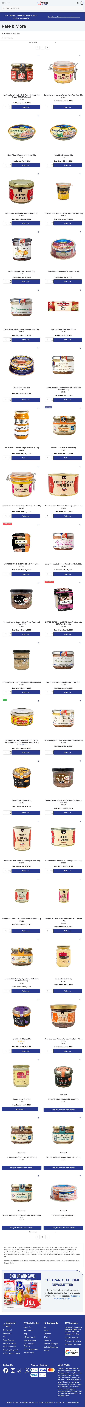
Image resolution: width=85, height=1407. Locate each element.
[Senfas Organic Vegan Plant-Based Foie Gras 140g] (21, 660)
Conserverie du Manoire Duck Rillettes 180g (21, 213)
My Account (7, 1330)
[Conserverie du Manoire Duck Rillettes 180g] (21, 191)
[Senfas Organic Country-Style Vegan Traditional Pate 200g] (21, 599)
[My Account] (77, 3)
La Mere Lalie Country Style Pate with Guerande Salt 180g (21, 1216)
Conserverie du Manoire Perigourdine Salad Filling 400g (63, 1040)
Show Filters (8, 38)
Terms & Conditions (31, 1349)
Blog (25, 1334)
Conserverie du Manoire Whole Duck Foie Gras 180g (21, 506)
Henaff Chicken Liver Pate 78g (63, 1215)
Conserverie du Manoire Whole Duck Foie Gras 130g (63, 95)
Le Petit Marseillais (51, 1347)
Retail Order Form (9, 1347)
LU (45, 1327)
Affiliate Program (30, 1337)
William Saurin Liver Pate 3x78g (63, 329)
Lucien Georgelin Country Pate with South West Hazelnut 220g (63, 389)
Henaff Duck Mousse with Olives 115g (22, 155)
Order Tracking (8, 1340)
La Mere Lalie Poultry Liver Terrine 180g (21, 1157)
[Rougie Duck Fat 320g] (63, 956)
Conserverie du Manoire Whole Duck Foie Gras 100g (63, 213)
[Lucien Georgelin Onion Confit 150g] (21, 249)
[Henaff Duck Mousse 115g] (63, 132)
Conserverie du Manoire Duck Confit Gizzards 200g (21, 919)
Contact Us (7, 1333)
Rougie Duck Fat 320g (63, 979)
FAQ (4, 1337)
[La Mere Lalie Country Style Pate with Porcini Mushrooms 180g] (21, 956)
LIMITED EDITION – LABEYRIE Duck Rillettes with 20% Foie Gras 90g (63, 623)
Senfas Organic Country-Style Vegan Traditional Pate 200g (22, 623)
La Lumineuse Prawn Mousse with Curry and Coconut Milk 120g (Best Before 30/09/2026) (22, 741)
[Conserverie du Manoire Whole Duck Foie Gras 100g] (63, 191)
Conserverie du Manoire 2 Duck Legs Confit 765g (21, 861)
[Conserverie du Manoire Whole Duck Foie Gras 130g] (63, 72)
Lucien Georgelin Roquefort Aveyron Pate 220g (21, 329)
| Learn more (64, 17)
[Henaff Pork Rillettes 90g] (21, 778)
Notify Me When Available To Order (63, 1109)
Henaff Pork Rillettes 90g (21, 800)
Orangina (47, 1340)
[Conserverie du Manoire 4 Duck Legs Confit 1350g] (63, 483)
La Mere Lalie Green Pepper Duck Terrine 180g (63, 1157)
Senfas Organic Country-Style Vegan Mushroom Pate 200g (63, 801)
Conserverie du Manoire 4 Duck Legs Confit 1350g (63, 506)
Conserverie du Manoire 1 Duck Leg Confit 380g (63, 861)
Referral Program (30, 1340)
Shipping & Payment (10, 1350)
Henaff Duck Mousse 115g (63, 155)
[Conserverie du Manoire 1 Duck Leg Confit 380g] (63, 838)
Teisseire (47, 1334)
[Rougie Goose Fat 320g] (21, 1076)
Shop (8, 33)
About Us (27, 1327)
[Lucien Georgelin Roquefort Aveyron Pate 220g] (21, 307)
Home (3, 33)
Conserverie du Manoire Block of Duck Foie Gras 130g (63, 920)
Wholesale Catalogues (73, 1344)
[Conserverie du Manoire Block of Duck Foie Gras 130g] (63, 896)
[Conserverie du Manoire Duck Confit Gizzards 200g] (21, 896)
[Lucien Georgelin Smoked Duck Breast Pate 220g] (63, 541)
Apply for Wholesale (72, 1338)
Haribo (46, 1330)
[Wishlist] (38, 55)
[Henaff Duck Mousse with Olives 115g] (21, 132)
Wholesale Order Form (73, 1341)
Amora (46, 1350)
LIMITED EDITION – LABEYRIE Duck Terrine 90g (21, 564)
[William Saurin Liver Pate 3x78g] (63, 307)
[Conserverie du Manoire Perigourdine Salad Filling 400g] (63, 1016)
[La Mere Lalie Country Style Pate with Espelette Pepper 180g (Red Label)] (21, 72)
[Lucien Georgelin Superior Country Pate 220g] (63, 660)
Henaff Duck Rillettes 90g (21, 1039)
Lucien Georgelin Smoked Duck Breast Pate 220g (63, 564)
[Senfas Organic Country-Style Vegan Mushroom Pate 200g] (63, 778)
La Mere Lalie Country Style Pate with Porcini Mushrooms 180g (22, 980)
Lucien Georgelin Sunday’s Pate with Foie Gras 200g (63, 740)
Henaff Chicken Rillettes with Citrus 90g (63, 1099)
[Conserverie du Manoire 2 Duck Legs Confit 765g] (21, 838)
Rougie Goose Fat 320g (21, 1099)
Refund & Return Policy (11, 1353)
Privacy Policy (29, 1353)
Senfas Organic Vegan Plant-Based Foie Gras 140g (21, 682)
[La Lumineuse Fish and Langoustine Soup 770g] (21, 425)
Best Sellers (28, 1330)
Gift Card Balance (9, 1343)
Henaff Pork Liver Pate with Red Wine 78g (63, 271)
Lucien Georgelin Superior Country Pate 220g (63, 682)
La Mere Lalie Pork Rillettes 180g (63, 448)
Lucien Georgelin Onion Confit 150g (21, 271)
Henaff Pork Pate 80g (21, 388)
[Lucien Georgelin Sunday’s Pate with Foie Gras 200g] (63, 718)
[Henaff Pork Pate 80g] (21, 365)
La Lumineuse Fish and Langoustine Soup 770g (21, 448)
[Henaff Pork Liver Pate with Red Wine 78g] (63, 249)
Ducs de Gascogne (51, 1344)
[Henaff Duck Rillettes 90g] (21, 1016)
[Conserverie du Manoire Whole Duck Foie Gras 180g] (21, 483)
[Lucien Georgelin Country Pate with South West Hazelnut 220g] (63, 365)
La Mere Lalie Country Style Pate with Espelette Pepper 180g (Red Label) (21, 96)
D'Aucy (46, 1337)
